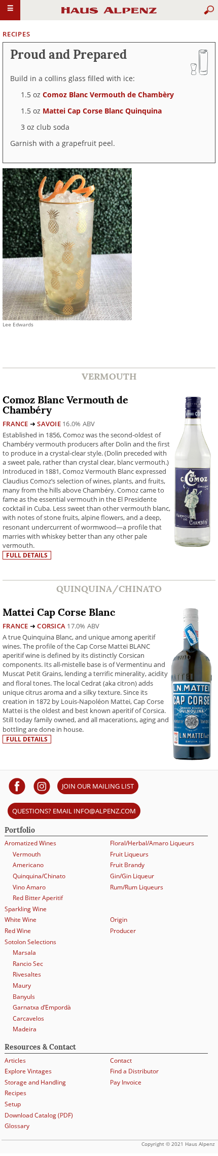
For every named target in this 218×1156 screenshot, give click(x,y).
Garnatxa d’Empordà (42, 1007)
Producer (123, 930)
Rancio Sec (28, 963)
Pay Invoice (125, 1082)
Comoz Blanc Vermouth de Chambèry (108, 94)
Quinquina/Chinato (39, 876)
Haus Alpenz (109, 14)
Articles (15, 1060)
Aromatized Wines (30, 843)
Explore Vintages (28, 1071)
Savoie (49, 423)
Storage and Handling (35, 1082)
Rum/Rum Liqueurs (136, 887)
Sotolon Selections (30, 942)
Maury (22, 985)
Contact (121, 1060)
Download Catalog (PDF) (39, 1115)
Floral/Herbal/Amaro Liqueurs (152, 843)
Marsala (24, 952)
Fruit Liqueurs (129, 854)
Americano (28, 865)
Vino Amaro (29, 887)
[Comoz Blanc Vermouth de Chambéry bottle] (192, 470)
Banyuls (24, 996)
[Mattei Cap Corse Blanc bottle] (191, 683)
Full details (27, 555)
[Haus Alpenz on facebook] (17, 785)
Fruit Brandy (127, 865)
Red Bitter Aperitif (38, 897)
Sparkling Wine (26, 909)
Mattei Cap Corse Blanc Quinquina (102, 111)
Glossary (17, 1126)
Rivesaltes (27, 974)
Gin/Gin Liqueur (132, 876)
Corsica (51, 625)
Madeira (25, 1029)
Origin (118, 919)
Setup (13, 1104)
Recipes (16, 34)
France (15, 423)
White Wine (21, 919)
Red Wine (18, 930)
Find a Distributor (134, 1071)
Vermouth (27, 854)
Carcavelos (28, 1018)
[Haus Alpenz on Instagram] (41, 785)
